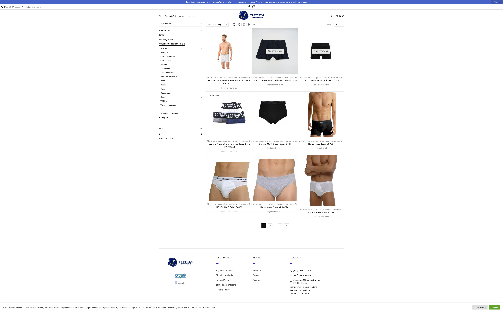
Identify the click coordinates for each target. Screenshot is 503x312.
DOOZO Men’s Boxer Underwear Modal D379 (275, 80)
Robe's (163, 85)
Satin (162, 89)
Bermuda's (164, 52)
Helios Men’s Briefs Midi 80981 (275, 207)
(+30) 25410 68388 (12, 7)
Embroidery (164, 30)
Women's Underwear (169, 113)
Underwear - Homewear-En (240, 77)
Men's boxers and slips (217, 77)
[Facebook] (249, 6)
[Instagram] (253, 6)
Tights (162, 109)
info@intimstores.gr (33, 7)
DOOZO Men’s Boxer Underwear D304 (321, 80)
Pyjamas (164, 81)
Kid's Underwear (167, 73)
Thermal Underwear (168, 105)
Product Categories (174, 16)
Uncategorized (166, 39)
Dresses (163, 64)
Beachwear (165, 48)
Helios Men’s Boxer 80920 (320, 143)
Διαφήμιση (164, 117)
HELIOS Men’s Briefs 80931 (229, 207)
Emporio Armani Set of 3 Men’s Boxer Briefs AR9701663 (229, 145)
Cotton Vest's (165, 60)
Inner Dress (165, 68)
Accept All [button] (494, 307)
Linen (161, 35)
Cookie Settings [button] (480, 307)
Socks (162, 97)
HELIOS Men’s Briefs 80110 (321, 212)
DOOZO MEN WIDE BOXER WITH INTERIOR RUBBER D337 (229, 82)
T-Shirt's (163, 101)
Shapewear (165, 93)
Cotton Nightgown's (168, 56)
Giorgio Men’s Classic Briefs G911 (275, 143)
